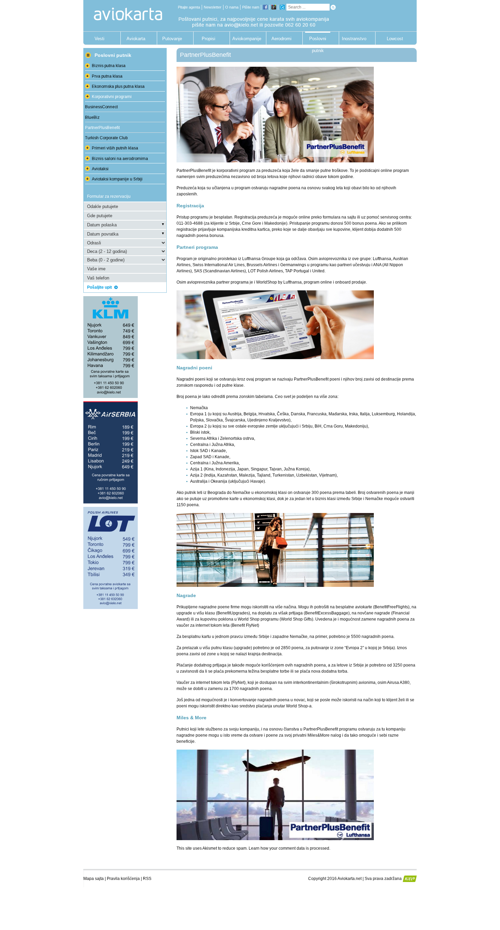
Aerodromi (281, 38)
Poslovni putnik (317, 40)
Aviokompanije (244, 38)
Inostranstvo (354, 38)
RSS (147, 878)
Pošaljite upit (100, 287)
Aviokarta (136, 38)
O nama (231, 7)
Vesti (99, 38)
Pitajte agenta (189, 7)
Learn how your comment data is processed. (289, 848)
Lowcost (395, 38)
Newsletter (212, 7)
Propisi (208, 38)
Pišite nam (250, 7)
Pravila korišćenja (123, 878)
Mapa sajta (93, 878)
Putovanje (172, 38)
